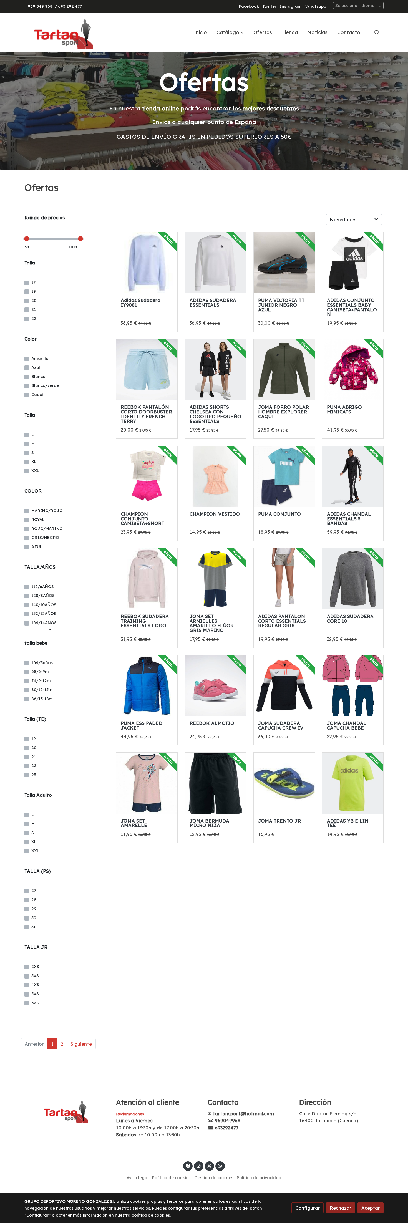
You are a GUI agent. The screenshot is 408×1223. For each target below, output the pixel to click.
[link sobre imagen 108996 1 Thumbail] (146, 262)
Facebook (249, 6)
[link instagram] (198, 1165)
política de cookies (151, 1215)
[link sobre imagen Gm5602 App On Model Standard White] (284, 578)
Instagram (291, 6)
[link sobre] (66, 1110)
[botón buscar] (376, 32)
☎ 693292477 (223, 1128)
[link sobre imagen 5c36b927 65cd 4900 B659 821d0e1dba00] (215, 369)
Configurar (307, 1208)
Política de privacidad (259, 1177)
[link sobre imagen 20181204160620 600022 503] (352, 685)
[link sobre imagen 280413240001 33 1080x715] (352, 369)
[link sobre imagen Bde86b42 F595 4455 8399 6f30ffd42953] (215, 476)
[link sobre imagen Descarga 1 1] (284, 783)
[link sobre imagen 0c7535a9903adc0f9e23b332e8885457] (284, 262)
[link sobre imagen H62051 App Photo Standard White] (146, 578)
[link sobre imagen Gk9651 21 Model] (352, 476)
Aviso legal (137, 1177)
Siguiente (81, 1044)
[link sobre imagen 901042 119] (284, 685)
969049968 (227, 1120)
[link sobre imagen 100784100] (215, 783)
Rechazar (340, 1208)
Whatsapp (315, 6)
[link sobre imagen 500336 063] (215, 578)
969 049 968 (40, 6)
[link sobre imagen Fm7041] (352, 783)
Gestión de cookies (213, 1177)
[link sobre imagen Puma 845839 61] (284, 476)
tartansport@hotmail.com (243, 1113)
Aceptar (370, 1208)
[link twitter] (209, 1165)
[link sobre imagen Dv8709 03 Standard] (215, 685)
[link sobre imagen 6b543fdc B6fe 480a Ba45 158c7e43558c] (146, 369)
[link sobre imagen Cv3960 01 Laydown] (352, 578)
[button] (230, 32)
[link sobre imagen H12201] (215, 262)
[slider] (26, 238)
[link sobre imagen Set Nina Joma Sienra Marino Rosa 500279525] (146, 783)
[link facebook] (188, 1165)
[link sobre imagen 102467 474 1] (284, 369)
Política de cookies (171, 1177)
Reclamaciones (130, 1114)
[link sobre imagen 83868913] (146, 685)
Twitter (269, 6)
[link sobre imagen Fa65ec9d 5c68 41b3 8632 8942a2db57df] (352, 262)
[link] (60, 32)
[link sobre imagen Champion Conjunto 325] (146, 476)
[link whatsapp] (220, 1165)
